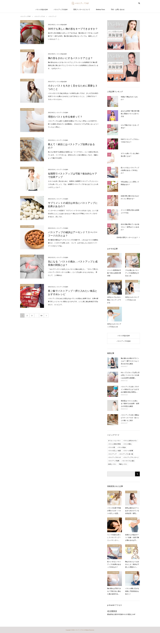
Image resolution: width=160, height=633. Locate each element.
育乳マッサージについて (81, 9)
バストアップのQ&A (60, 9)
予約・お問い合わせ (118, 9)
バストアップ (112, 454)
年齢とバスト (123, 464)
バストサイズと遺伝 (128, 461)
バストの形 (111, 447)
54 (41, 315)
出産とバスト (112, 464)
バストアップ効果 (113, 461)
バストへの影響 (128, 450)
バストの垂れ (127, 444)
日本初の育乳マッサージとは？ (127, 237)
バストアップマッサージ (131, 457)
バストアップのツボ (114, 457)
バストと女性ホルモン (130, 440)
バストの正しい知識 (114, 450)
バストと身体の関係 (114, 444)
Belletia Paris (100, 9)
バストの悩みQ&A (41, 9)
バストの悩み (121, 447)
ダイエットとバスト (114, 440)
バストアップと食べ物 (126, 454)
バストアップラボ (79, 630)
